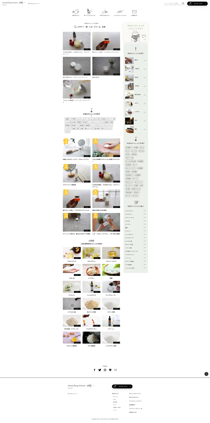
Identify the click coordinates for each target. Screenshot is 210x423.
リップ (93, 125)
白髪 (81, 128)
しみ (78, 119)
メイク (110, 128)
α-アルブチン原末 (129, 268)
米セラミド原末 (129, 244)
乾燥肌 (67, 125)
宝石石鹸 (115, 402)
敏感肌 (82, 125)
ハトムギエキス (129, 234)
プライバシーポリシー (135, 408)
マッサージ (109, 125)
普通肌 (88, 125)
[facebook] (94, 370)
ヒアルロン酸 (128, 241)
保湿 (111, 122)
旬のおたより (115, 393)
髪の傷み (97, 128)
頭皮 (74, 128)
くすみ (88, 119)
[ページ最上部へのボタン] (206, 374)
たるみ (94, 119)
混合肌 (85, 122)
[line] (110, 370)
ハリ (90, 122)
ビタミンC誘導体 (129, 261)
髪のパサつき (89, 128)
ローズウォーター (129, 238)
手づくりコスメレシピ (135, 393)
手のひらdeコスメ (134, 397)
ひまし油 (127, 221)
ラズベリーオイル (129, 217)
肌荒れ (104, 119)
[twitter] (99, 370)
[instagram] (105, 370)
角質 (74, 119)
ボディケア (100, 125)
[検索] (183, 3)
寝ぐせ (104, 128)
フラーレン (128, 258)
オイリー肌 (111, 119)
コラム (114, 404)
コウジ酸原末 (128, 265)
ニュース (115, 410)
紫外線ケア (74, 125)
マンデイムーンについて (135, 401)
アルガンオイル (129, 211)
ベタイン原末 (128, 248)
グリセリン (128, 231)
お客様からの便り (117, 407)
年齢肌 (106, 122)
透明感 (79, 122)
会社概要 (131, 405)
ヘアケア (68, 128)
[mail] (115, 370)
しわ (83, 119)
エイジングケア (97, 122)
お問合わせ (132, 412)
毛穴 (99, 119)
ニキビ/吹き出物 (70, 122)
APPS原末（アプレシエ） (131, 251)
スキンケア (115, 396)
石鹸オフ (68, 119)
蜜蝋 (126, 228)
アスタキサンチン (129, 254)
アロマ (67, 132)
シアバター (128, 224)
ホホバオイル (128, 214)
